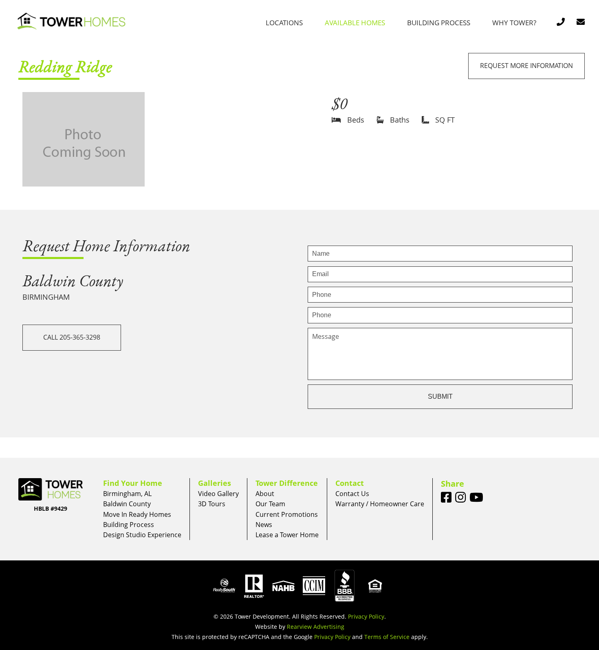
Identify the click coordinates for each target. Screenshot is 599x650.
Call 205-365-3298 (71, 337)
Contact (349, 483)
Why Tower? (514, 22)
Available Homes (355, 22)
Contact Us (352, 493)
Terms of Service (387, 637)
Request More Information (526, 65)
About (264, 493)
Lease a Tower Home (287, 534)
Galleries (214, 483)
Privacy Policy (366, 616)
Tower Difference (286, 483)
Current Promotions (286, 514)
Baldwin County (127, 503)
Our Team (270, 503)
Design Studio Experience (142, 534)
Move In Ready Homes (137, 514)
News (263, 524)
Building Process (438, 22)
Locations (284, 22)
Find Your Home (132, 483)
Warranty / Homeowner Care (379, 503)
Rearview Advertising (315, 626)
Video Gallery (218, 493)
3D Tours (211, 503)
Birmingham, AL (127, 493)
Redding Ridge (65, 66)
